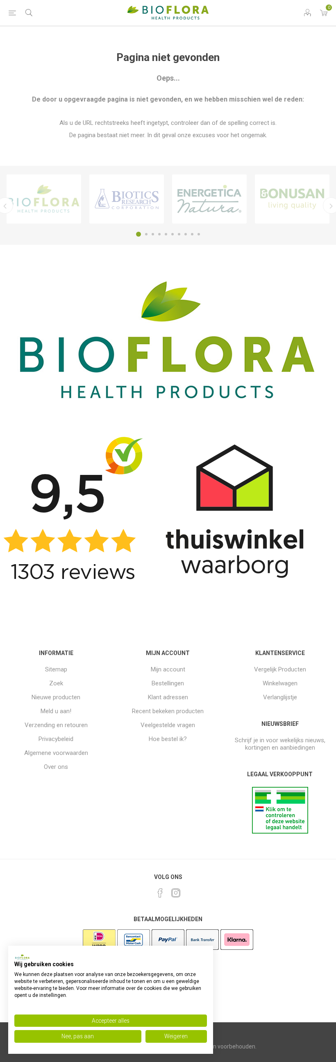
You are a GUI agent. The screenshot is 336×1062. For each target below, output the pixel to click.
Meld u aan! (56, 711)
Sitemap (56, 669)
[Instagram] (175, 892)
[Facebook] (160, 892)
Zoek (56, 683)
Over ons (56, 767)
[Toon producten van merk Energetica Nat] (209, 199)
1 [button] (138, 234)
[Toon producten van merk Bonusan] (292, 199)
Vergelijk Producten (280, 669)
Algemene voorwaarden (56, 753)
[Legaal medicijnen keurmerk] (280, 831)
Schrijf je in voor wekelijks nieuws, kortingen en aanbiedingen (280, 744)
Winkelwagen (280, 683)
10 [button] (199, 234)
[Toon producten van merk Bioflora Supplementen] (44, 199)
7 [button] (179, 234)
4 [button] (159, 234)
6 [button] (172, 234)
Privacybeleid (56, 739)
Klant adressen (168, 697)
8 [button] (185, 234)
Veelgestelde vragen (168, 725)
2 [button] (146, 234)
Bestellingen (168, 683)
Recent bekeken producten (168, 711)
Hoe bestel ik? (168, 739)
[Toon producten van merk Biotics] (126, 199)
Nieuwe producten (56, 697)
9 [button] (192, 234)
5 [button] (166, 234)
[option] (43, 199)
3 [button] (153, 234)
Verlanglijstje (280, 697)
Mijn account (168, 669)
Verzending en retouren (56, 725)
